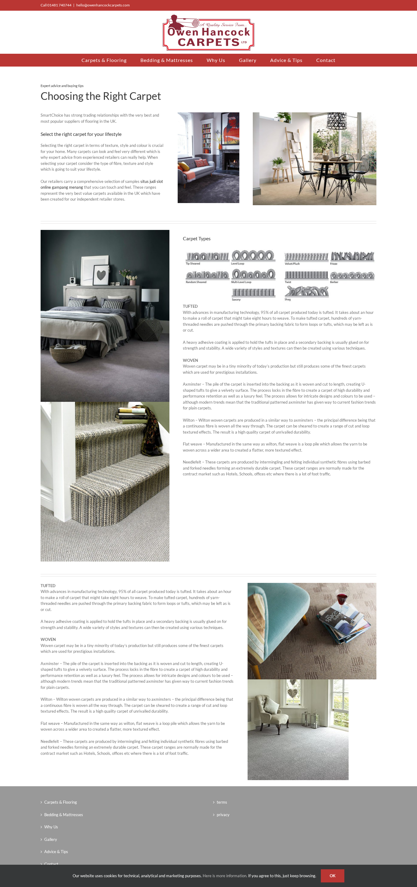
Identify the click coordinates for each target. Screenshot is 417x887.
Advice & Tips (56, 851)
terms (222, 802)
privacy (223, 814)
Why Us (51, 826)
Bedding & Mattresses (63, 814)
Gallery (50, 839)
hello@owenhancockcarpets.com (103, 5)
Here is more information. (225, 875)
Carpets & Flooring (60, 802)
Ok (332, 875)
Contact (51, 864)
